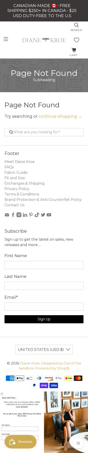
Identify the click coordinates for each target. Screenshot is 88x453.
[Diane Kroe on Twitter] (43, 216)
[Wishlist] (76, 40)
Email (11, 297)
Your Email (6, 434)
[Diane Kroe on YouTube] (48, 216)
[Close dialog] (1, 394)
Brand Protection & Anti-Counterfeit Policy (43, 199)
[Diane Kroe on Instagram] (18, 216)
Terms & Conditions (22, 194)
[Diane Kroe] (44, 40)
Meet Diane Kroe (20, 162)
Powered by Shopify (52, 368)
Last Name (15, 276)
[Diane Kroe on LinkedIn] (25, 216)
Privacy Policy (17, 189)
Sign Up (44, 319)
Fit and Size (15, 178)
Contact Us (14, 205)
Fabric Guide (16, 172)
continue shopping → (60, 116)
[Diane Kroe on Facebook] (13, 216)
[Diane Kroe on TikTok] (37, 216)
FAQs (9, 167)
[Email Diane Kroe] (7, 216)
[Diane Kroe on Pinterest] (30, 216)
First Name (16, 255)
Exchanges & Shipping (25, 183)
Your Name (6, 425)
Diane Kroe (29, 363)
